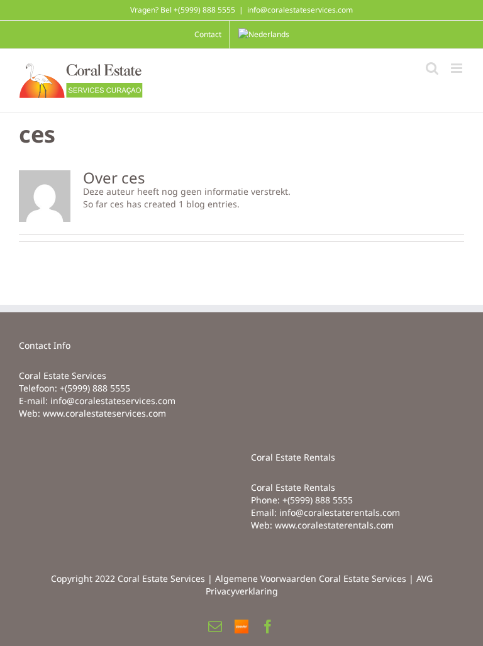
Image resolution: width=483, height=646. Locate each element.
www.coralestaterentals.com (334, 525)
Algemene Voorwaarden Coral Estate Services (310, 578)
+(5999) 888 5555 (95, 388)
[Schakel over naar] (263, 34)
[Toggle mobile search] (432, 68)
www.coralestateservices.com (104, 413)
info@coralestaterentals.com (339, 512)
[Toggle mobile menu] (457, 68)
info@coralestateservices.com (300, 9)
